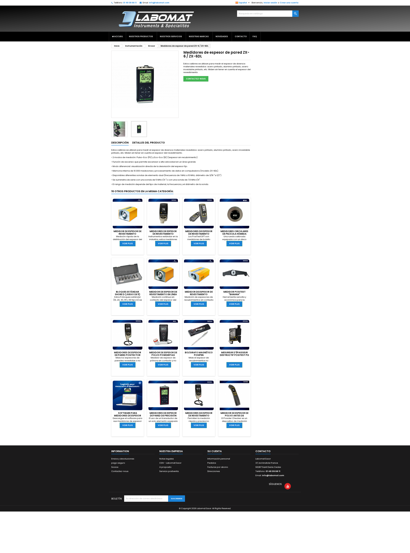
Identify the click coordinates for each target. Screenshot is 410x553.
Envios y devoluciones (122, 458)
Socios (114, 467)
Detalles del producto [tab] (148, 142)
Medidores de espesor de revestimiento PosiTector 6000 (163, 234)
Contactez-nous (196, 78)
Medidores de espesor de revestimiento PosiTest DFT (198, 234)
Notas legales (166, 458)
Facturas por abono (217, 467)
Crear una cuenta (289, 2)
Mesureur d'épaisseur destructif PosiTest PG (234, 354)
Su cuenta (214, 451)
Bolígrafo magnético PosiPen (199, 354)
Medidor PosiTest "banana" (234, 293)
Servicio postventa (169, 471)
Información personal (218, 458)
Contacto (263, 451)
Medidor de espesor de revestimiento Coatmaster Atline (199, 294)
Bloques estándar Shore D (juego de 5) (127, 293)
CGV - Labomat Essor (170, 462)
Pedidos (211, 462)
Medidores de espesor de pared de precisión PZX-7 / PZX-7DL (163, 415)
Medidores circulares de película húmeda (234, 232)
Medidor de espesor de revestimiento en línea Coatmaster (163, 294)
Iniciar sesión (270, 2)
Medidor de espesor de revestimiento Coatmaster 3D (127, 234)
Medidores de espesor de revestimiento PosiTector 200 (198, 415)
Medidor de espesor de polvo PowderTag (163, 354)
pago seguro (118, 462)
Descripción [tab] (120, 142)
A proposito (165, 467)
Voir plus (127, 243)
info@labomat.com (159, 2)
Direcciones (213, 471)
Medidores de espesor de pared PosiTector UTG (127, 355)
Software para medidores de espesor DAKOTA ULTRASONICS (127, 415)
